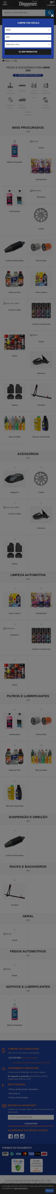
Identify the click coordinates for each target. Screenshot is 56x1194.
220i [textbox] (7, 37)
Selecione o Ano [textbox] (12, 44)
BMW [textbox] (8, 30)
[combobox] (28, 30)
